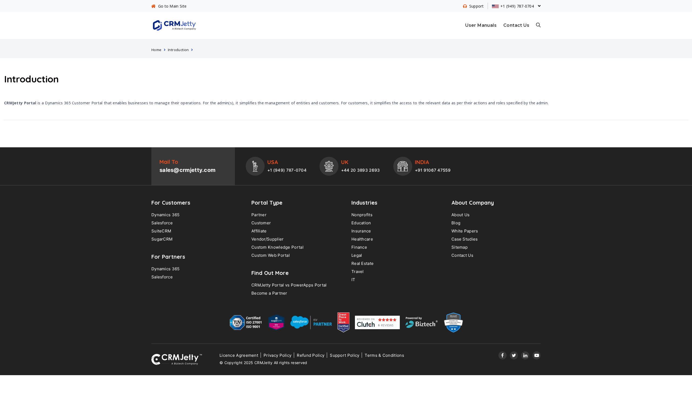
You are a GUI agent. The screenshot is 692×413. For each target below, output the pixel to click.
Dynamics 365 (165, 214)
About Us (460, 214)
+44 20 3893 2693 (360, 170)
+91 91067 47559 (433, 170)
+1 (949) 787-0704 (287, 170)
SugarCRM (161, 239)
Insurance (361, 231)
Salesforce (162, 222)
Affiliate (259, 231)
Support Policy (344, 355)
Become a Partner (269, 293)
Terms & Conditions (384, 355)
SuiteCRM (161, 231)
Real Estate (362, 263)
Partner (259, 214)
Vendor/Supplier (267, 239)
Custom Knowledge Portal (277, 247)
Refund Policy (310, 355)
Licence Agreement (238, 355)
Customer (261, 222)
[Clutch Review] (377, 324)
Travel (357, 271)
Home (156, 49)
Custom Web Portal (270, 255)
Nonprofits (361, 214)
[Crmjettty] (176, 359)
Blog (455, 222)
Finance (359, 247)
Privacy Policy (277, 355)
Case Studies (464, 239)
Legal (356, 255)
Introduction (178, 49)
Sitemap (459, 247)
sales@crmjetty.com (187, 170)
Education (361, 222)
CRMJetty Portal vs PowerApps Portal (289, 285)
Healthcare (362, 239)
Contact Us (516, 25)
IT (353, 279)
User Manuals (481, 25)
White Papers (464, 231)
